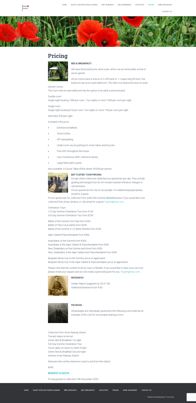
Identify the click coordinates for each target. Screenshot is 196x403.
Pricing (151, 5)
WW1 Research (107, 5)
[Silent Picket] (25, 8)
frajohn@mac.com (114, 201)
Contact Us (167, 12)
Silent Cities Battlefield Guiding (84, 5)
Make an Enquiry (165, 5)
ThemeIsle (169, 397)
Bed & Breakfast (124, 5)
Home (64, 5)
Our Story (139, 5)
